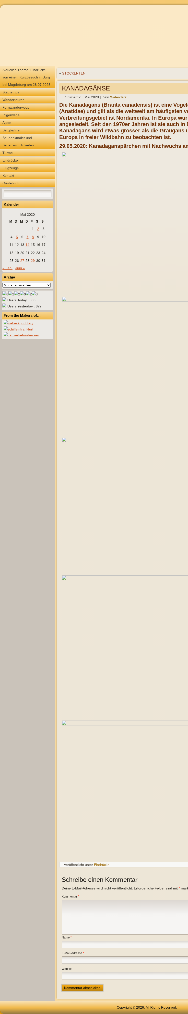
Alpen (6, 123)
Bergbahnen (12, 130)
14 (27, 245)
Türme (7, 153)
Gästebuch (10, 183)
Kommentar (70, 896)
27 (22, 261)
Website (67, 969)
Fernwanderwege (16, 107)
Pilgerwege (11, 115)
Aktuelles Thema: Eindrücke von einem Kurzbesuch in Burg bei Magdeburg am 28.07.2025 (26, 77)
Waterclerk (118, 97)
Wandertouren (13, 100)
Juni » (20, 268)
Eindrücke (10, 160)
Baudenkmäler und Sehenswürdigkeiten (18, 141)
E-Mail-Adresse (73, 953)
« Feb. (7, 268)
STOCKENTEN (73, 73)
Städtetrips (10, 92)
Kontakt (8, 175)
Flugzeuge (10, 168)
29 (33, 261)
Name (67, 937)
